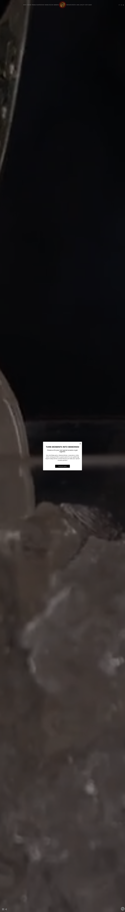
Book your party (62, 466)
